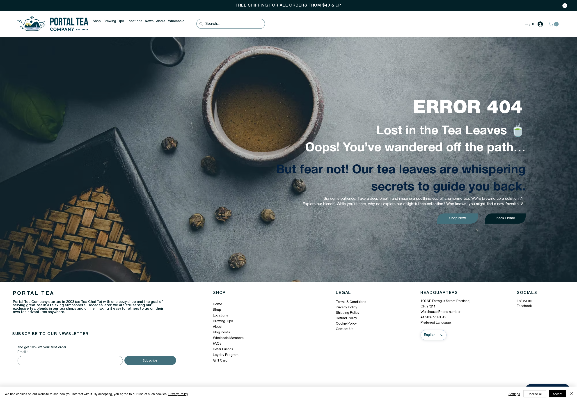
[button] (97, 21)
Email (23, 352)
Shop (217, 310)
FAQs (217, 343)
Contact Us (344, 329)
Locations (220, 315)
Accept (557, 394)
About (217, 326)
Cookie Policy (346, 323)
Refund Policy (346, 318)
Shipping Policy (347, 312)
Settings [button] (514, 394)
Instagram (524, 300)
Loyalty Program (225, 355)
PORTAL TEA (34, 293)
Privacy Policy (346, 307)
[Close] (564, 5)
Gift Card (220, 360)
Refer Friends (223, 349)
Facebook (524, 306)
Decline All (534, 394)
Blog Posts (221, 332)
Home (217, 304)
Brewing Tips (223, 321)
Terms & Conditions (351, 302)
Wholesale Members (228, 338)
